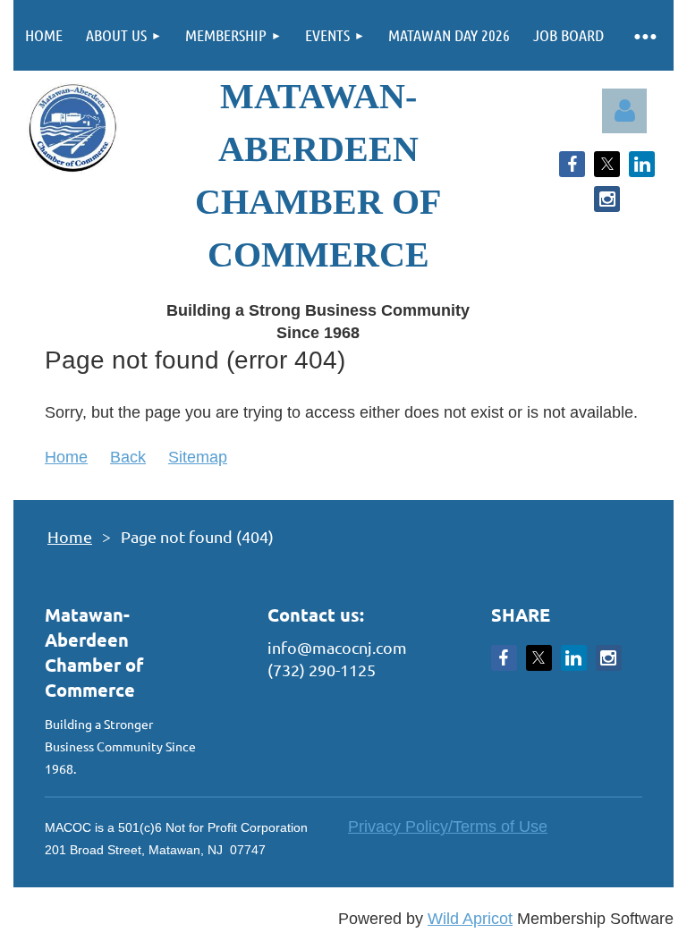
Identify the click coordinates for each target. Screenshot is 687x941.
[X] (607, 164)
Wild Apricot (470, 919)
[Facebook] (572, 164)
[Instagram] (607, 199)
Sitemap (197, 457)
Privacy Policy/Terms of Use (447, 826)
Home (66, 457)
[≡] (644, 35)
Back (128, 457)
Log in (624, 111)
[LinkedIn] (642, 164)
